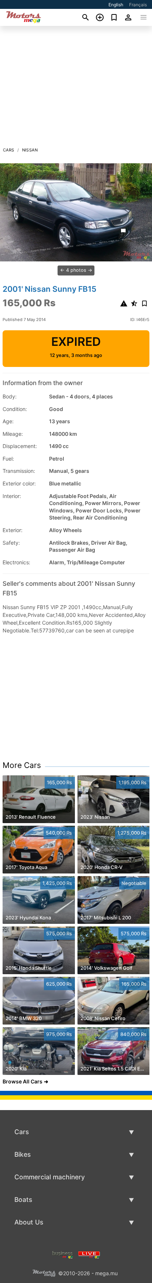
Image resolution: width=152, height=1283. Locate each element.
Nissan (30, 150)
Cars (8, 150)
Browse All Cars (22, 1081)
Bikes (22, 1154)
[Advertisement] (76, 88)
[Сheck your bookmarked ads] (114, 17)
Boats (23, 1199)
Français (138, 4)
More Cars (22, 765)
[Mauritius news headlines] (89, 1254)
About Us (28, 1222)
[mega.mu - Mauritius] (44, 1272)
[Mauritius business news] (62, 1254)
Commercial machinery (49, 1177)
